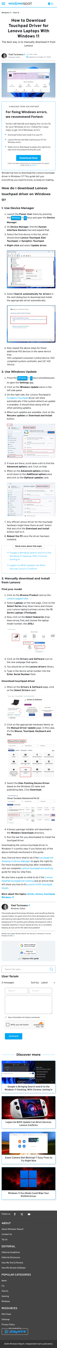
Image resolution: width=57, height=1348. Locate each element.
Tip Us (5, 1239)
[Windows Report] (20, 3)
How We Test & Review (12, 1263)
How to (5, 1291)
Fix (3, 1286)
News (4, 1280)
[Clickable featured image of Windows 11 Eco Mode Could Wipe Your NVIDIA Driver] (28, 1178)
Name (12, 990)
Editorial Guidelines (11, 1252)
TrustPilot (33, 165)
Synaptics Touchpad (17, 398)
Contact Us (7, 1234)
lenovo (39, 894)
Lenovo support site (17, 598)
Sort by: (35, 982)
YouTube (29, 1214)
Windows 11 (6, 13)
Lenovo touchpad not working (37, 868)
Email (36, 990)
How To (16, 13)
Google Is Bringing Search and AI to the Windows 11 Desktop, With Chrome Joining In (30, 556)
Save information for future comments (24, 1017)
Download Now (28, 157)
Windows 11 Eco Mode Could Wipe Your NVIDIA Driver (28, 1195)
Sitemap (6, 1319)
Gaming (5, 1296)
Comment (13, 1036)
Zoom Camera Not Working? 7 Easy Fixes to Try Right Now (28, 1159)
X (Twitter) (22, 1214)
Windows (6, 1301)
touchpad (49, 894)
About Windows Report (12, 1229)
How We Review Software (14, 1268)
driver (30, 894)
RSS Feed (6, 1314)
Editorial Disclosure (11, 1257)
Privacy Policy (8, 1324)
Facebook (15, 1214)
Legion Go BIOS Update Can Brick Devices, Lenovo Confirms (28, 1124)
